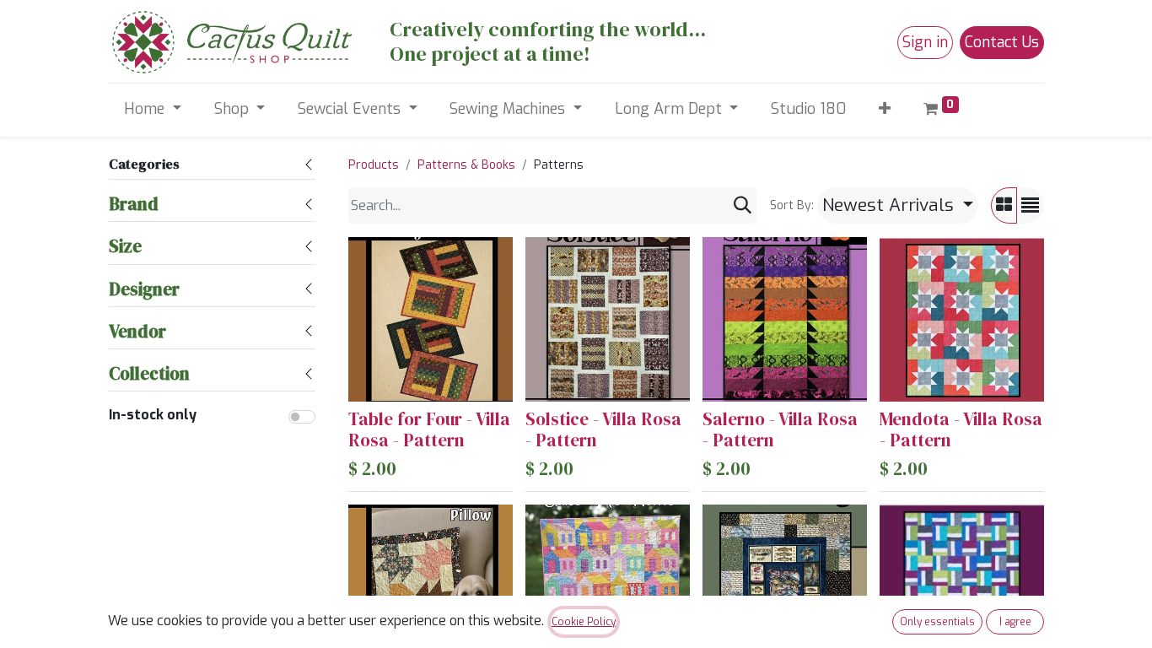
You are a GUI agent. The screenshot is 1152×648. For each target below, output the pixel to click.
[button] (885, 109)
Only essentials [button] (937, 622)
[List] (1030, 205)
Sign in (925, 42)
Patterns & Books (466, 165)
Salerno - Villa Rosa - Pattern (780, 429)
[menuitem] (809, 109)
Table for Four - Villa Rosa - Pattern (429, 429)
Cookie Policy (584, 622)
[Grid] (1004, 205)
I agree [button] (1015, 622)
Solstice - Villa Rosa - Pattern (603, 429)
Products (373, 165)
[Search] (742, 205)
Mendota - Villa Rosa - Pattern (961, 429)
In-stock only (152, 415)
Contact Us (1002, 42)
